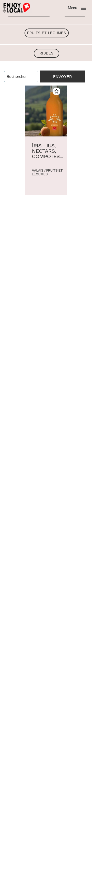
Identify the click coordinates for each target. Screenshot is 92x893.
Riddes (47, 53)
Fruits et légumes (46, 33)
